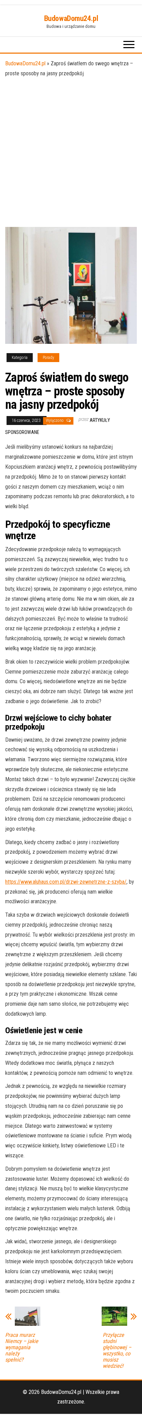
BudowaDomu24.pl (71, 18)
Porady (48, 357)
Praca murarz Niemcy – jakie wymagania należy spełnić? (21, 1347)
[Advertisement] (71, 152)
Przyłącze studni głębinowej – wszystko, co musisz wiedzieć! (117, 1350)
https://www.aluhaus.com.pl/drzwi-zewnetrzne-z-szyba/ (65, 881)
